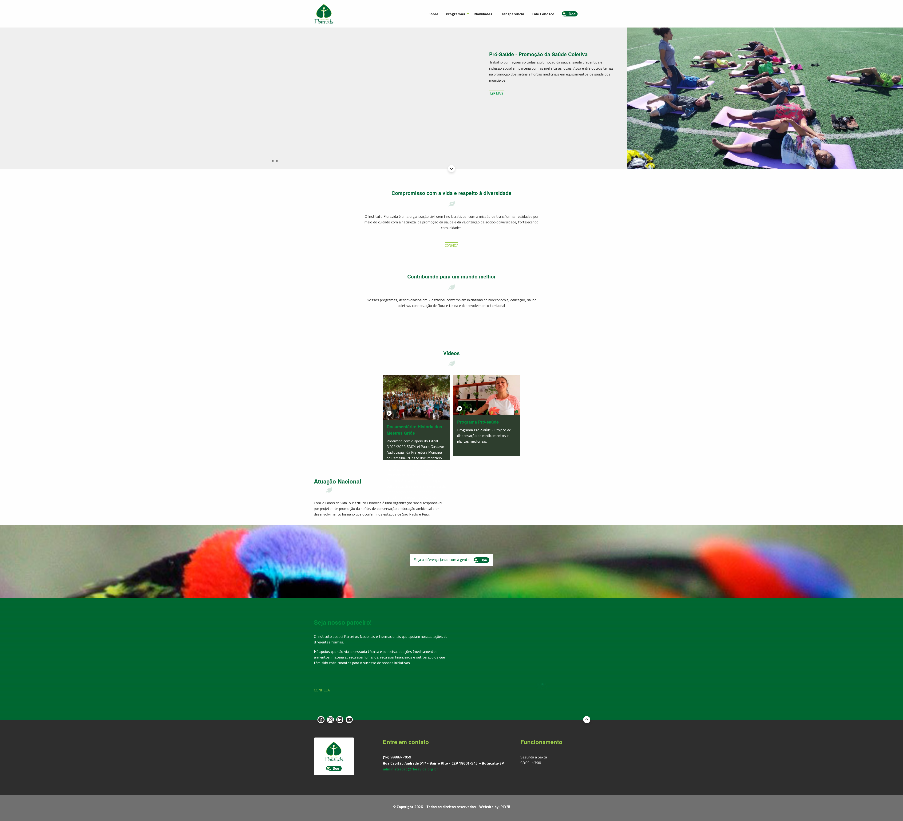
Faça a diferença (442, 559)
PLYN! (505, 806)
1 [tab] (273, 161)
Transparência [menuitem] (512, 14)
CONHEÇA (451, 245)
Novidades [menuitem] (483, 14)
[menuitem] (569, 14)
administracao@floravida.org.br (410, 769)
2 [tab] (277, 161)
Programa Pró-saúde (478, 422)
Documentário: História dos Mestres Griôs (414, 430)
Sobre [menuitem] (433, 14)
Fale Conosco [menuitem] (543, 14)
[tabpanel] (451, 98)
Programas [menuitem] (455, 14)
